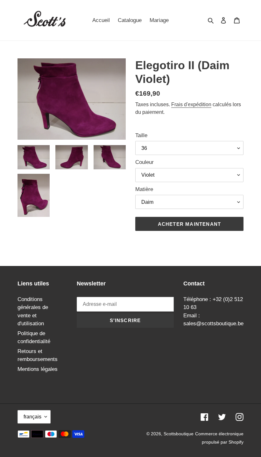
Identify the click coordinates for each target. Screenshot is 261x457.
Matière (144, 189)
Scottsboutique (179, 433)
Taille (141, 135)
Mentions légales (38, 369)
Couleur (144, 162)
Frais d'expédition (191, 104)
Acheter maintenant (189, 224)
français (32, 416)
